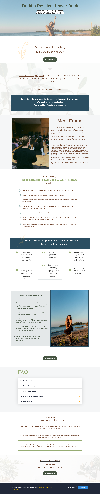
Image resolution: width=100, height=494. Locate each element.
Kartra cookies (49, 487)
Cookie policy (42, 487)
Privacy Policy (15, 489)
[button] (79, 381)
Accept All (82, 487)
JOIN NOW (51, 59)
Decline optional (71, 487)
